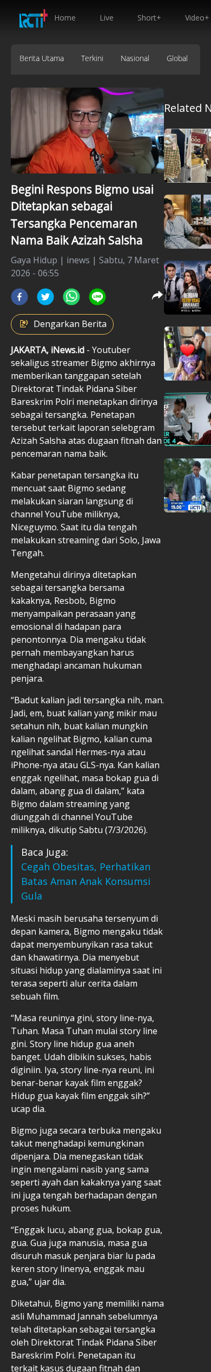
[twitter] (45, 296)
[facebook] (19, 296)
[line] (97, 296)
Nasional (135, 58)
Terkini (92, 58)
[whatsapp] (71, 296)
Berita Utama (41, 58)
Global (177, 58)
